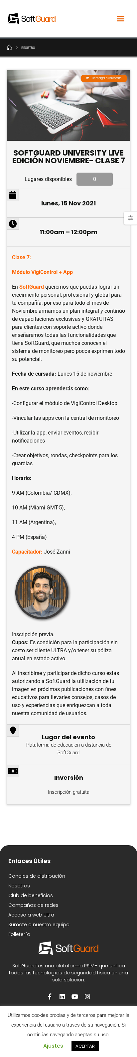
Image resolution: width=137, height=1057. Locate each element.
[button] (120, 18)
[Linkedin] (62, 996)
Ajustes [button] (53, 1046)
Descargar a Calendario (106, 78)
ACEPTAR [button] (85, 1046)
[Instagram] (87, 996)
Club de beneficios (30, 895)
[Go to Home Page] (9, 47)
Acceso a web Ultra (31, 914)
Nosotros (19, 885)
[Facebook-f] (50, 996)
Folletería (19, 934)
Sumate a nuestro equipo (38, 924)
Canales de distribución (36, 876)
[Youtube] (75, 996)
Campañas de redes (33, 905)
